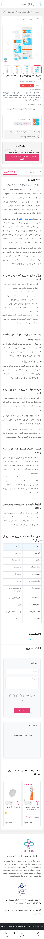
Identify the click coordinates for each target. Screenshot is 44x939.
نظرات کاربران (9, 172)
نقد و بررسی (35, 172)
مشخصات (22, 172)
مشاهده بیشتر (35, 639)
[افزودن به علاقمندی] (26, 803)
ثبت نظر (22, 710)
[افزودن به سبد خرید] (37, 803)
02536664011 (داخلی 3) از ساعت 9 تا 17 (27, 903)
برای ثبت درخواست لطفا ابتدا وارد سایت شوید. (22, 157)
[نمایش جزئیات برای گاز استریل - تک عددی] (12, 793)
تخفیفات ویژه (12, 109)
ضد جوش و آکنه (25, 219)
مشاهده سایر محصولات (22, 124)
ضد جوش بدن (25, 109)
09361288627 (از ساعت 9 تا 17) (15, 900)
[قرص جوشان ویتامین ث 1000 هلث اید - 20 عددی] (31, 793)
